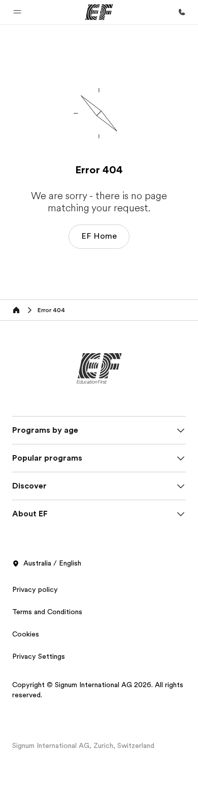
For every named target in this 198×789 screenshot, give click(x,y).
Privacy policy (35, 589)
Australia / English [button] (52, 563)
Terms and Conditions (47, 612)
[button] (17, 12)
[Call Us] (182, 12)
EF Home (99, 236)
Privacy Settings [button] (38, 656)
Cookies (25, 634)
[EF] (99, 12)
